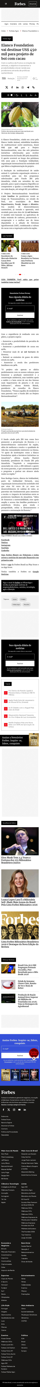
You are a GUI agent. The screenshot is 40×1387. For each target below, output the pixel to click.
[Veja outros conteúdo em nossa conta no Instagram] (14, 1110)
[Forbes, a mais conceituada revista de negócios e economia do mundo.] (20, 4)
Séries (23, 1279)
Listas (25, 24)
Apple (3, 1202)
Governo (24, 1348)
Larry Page (5, 1172)
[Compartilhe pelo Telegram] (28, 87)
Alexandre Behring (27, 1172)
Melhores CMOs (27, 1214)
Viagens (4, 1312)
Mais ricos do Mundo (9, 1151)
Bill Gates (4, 1179)
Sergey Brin (5, 1175)
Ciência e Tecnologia (10, 1184)
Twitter (4, 542)
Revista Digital (6, 1123)
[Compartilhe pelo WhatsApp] (23, 87)
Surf (2, 1291)
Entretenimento (28, 1275)
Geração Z (25, 1249)
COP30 (24, 1321)
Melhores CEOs (26, 1208)
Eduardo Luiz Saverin (28, 1154)
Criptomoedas (6, 1264)
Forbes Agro (14, 31)
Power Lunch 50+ (7, 1345)
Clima (23, 1309)
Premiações (25, 1294)
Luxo (3, 1321)
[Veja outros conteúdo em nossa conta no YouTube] (19, 1110)
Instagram (5, 545)
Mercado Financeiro (8, 1252)
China (23, 1345)
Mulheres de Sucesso (28, 1229)
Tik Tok (3, 1199)
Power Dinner (6, 1338)
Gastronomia (6, 1315)
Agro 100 (24, 1187)
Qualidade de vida (7, 1318)
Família (23, 1255)
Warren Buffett (6, 1169)
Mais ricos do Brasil (29, 1151)
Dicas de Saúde (26, 1262)
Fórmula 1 (4, 1285)
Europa (23, 1351)
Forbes (17, 583)
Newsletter (5, 1135)
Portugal (4, 1309)
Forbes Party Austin (8, 1354)
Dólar (3, 1267)
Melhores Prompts (7, 1190)
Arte (2, 1324)
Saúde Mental (26, 1246)
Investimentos (6, 1255)
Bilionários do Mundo (28, 1196)
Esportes (5, 1275)
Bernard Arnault (7, 1166)
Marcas (4, 1327)
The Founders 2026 (28, 1232)
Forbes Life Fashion (8, 1348)
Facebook (5, 540)
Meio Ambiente (27, 1305)
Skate (3, 1294)
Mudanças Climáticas (29, 1315)
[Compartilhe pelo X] (7, 87)
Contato (4, 1129)
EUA (22, 1338)
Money (32, 24)
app (9, 565)
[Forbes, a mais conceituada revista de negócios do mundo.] (20, 1092)
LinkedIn (5, 550)
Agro (6, 24)
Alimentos (25, 1318)
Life (19, 24)
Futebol (4, 1288)
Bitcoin (3, 1249)
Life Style (5, 1305)
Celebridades (26, 1285)
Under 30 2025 (26, 1238)
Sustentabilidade (27, 1312)
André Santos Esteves (29, 1175)
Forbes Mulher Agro (8, 1372)
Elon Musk (4, 1154)
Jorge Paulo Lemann (28, 1160)
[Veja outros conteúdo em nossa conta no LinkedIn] (25, 1110)
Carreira (13, 24)
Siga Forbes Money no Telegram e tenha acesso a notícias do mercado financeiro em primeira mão (20, 557)
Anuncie (33, 4)
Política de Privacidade (13, 321)
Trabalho (24, 1258)
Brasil (23, 1342)
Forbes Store (5, 1119)
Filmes (23, 1282)
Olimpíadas (5, 1297)
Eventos (24, 1288)
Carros (3, 1330)
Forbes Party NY (7, 1351)
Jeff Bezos (5, 1160)
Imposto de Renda (8, 1270)
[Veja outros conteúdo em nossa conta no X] (9, 1110)
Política (24, 1335)
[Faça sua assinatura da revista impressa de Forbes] (5, 1075)
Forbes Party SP (7, 1357)
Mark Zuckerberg (7, 1157)
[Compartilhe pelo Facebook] (12, 87)
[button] (21, 95)
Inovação (4, 1193)
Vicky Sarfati (26, 1157)
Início (3, 31)
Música (23, 1291)
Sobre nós (4, 1116)
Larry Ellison (5, 1163)
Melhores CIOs (26, 1211)
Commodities (6, 1261)
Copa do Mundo (7, 1279)
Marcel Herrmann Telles (29, 1163)
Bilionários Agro (27, 1190)
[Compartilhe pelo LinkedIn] (17, 87)
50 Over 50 (25, 1199)
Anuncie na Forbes (7, 1126)
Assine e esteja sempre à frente (13, 1105)
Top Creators (26, 1235)
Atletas (4, 1300)
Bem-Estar (25, 1243)
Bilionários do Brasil (28, 1193)
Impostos (4, 1258)
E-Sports (4, 1282)
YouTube (5, 548)
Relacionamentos (27, 1252)
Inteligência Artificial (8, 1187)
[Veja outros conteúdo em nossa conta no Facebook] (3, 1110)
